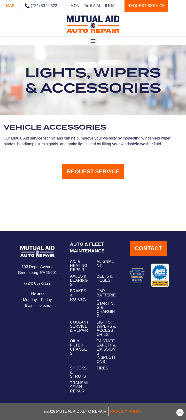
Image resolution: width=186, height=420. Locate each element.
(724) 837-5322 (44, 6)
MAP (10, 6)
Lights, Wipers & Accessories (106, 328)
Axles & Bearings (79, 280)
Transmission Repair (79, 387)
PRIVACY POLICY (126, 411)
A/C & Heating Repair (78, 265)
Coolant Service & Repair (79, 326)
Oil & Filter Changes (78, 347)
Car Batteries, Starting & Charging (106, 303)
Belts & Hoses (105, 278)
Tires (102, 368)
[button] (93, 41)
